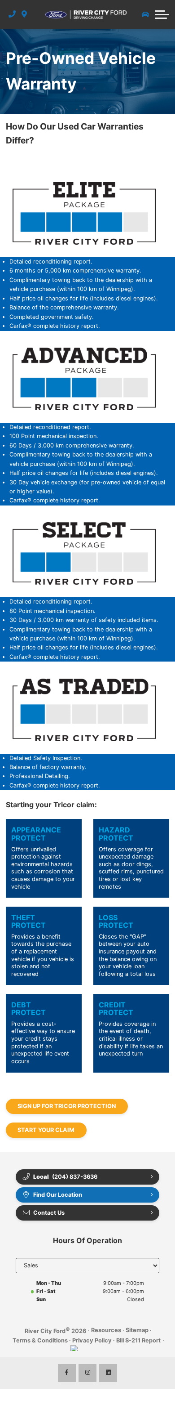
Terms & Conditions (40, 1340)
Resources (106, 1330)
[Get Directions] (24, 14)
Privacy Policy (92, 1340)
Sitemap (137, 1330)
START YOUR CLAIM (46, 1130)
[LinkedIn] (108, 1373)
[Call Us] (12, 14)
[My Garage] (145, 14)
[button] (162, 14)
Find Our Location (57, 1194)
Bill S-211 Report (138, 1340)
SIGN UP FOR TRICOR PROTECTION (67, 1106)
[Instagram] (87, 1373)
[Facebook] (67, 1373)
